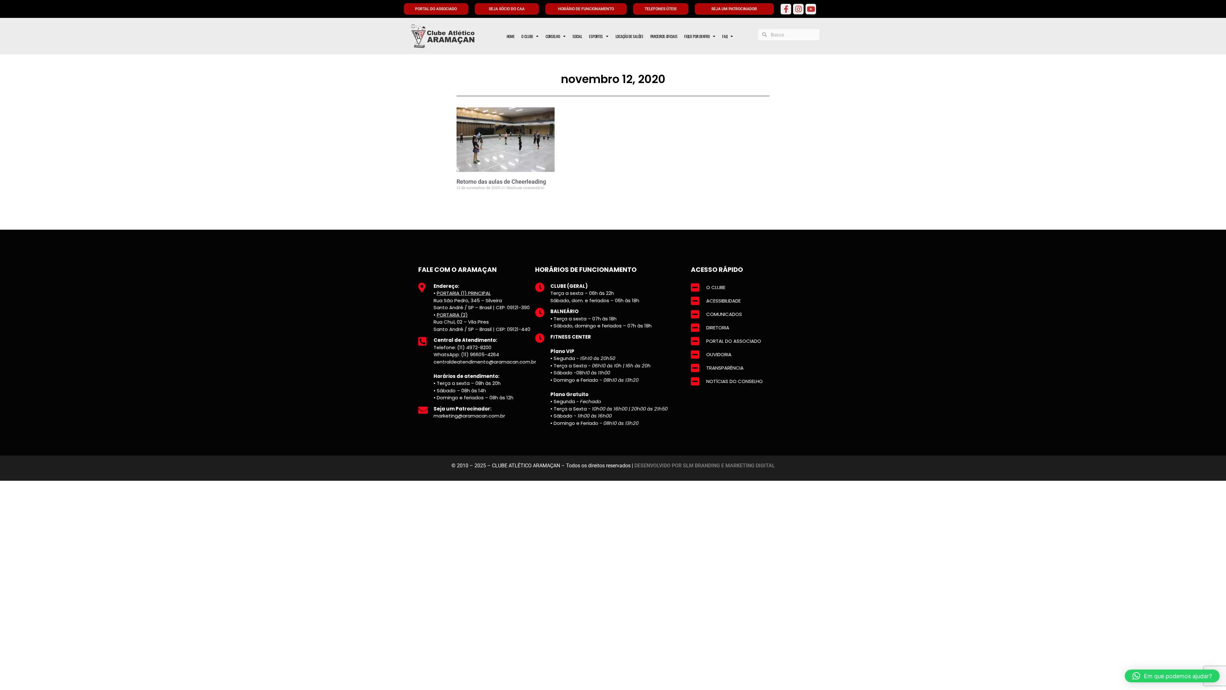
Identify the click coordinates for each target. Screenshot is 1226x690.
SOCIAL (577, 36)
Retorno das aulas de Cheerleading (501, 181)
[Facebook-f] (786, 9)
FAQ (724, 36)
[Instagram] (798, 9)
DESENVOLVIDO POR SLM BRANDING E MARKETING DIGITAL (704, 466)
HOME (511, 36)
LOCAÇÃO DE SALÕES (629, 36)
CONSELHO (553, 36)
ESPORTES (596, 36)
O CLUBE (527, 36)
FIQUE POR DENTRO (696, 36)
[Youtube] (811, 9)
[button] (1172, 676)
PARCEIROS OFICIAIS (663, 36)
